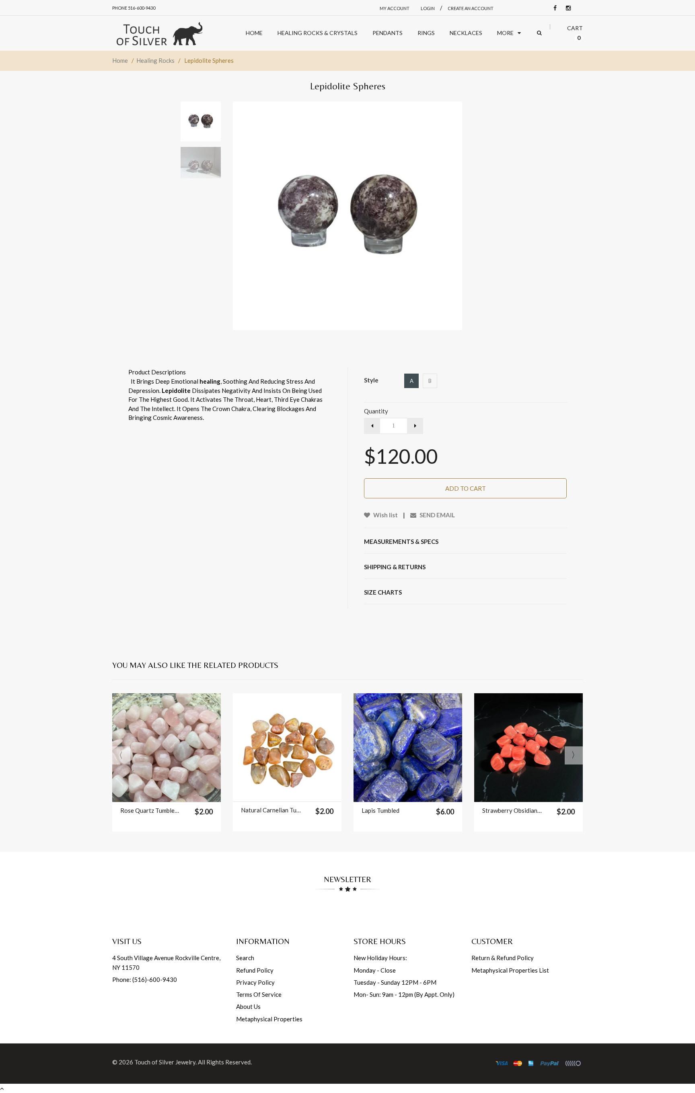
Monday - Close (375, 970)
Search (245, 957)
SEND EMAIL (436, 515)
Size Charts (383, 592)
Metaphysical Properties (269, 1019)
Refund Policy (254, 970)
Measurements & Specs (401, 541)
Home (120, 60)
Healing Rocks (155, 60)
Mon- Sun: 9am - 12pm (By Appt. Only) (404, 994)
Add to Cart (465, 488)
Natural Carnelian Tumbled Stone (271, 810)
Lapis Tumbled (380, 810)
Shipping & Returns (395, 566)
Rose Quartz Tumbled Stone (150, 810)
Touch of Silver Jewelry (164, 1062)
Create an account (470, 8)
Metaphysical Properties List (510, 970)
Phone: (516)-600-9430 (144, 979)
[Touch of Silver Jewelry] (159, 33)
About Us (248, 1006)
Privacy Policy (255, 982)
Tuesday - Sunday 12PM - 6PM (395, 982)
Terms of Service (259, 994)
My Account (394, 8)
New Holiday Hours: (380, 957)
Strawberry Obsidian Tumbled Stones (512, 810)
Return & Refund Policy (502, 957)
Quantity (376, 411)
